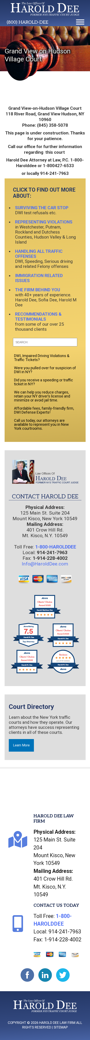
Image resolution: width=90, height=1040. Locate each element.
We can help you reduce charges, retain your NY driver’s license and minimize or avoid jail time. (42, 396)
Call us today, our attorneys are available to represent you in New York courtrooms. (41, 424)
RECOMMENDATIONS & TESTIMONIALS (38, 317)
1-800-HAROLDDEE (55, 547)
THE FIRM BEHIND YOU (37, 289)
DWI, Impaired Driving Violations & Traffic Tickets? (41, 358)
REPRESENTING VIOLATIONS (43, 222)
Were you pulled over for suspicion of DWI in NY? (45, 370)
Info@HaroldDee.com (45, 564)
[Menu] (80, 22)
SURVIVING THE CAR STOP (41, 207)
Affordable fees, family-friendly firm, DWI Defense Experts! (44, 410)
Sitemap (61, 1027)
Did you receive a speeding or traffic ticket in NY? (43, 382)
